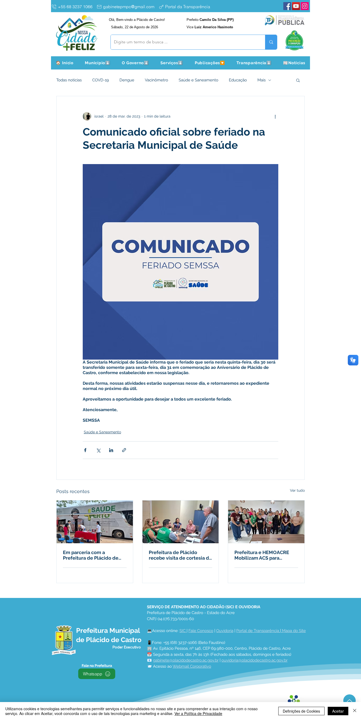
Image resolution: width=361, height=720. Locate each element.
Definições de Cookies (301, 711)
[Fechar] (354, 711)
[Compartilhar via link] (124, 450)
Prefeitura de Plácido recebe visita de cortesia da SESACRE (180, 555)
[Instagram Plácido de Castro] (305, 6)
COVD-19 (100, 80)
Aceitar (338, 711)
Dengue (126, 80)
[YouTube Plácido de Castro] (296, 6)
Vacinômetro (156, 80)
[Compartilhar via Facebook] (85, 450)
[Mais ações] (275, 116)
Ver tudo (297, 490)
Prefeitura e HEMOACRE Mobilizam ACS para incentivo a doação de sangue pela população (261, 555)
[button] (97, 62)
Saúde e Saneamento (198, 80)
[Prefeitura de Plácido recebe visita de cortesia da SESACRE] (180, 521)
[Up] (349, 700)
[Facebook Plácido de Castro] (287, 6)
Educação (238, 80)
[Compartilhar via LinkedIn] (111, 450)
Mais (261, 80)
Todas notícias (69, 80)
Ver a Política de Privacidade (198, 713)
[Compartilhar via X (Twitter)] (98, 450)
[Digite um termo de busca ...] (271, 42)
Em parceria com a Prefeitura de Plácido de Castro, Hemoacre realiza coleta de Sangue (91, 555)
